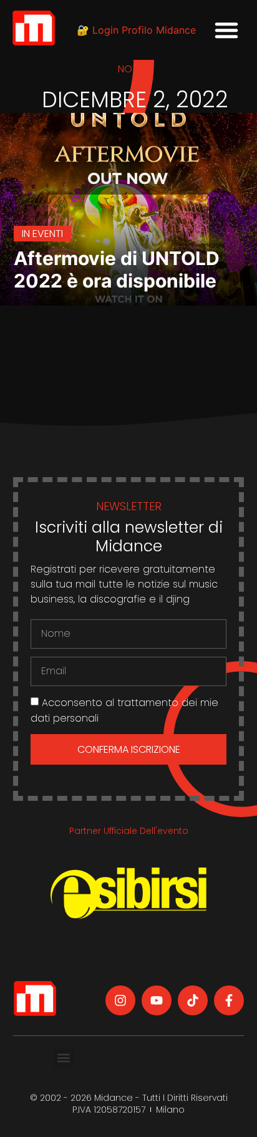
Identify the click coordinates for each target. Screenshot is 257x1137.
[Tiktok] (193, 1000)
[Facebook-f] (229, 1000)
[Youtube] (157, 1000)
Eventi (47, 233)
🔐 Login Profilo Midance (136, 30)
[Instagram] (120, 1000)
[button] (226, 30)
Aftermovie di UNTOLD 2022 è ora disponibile (117, 269)
